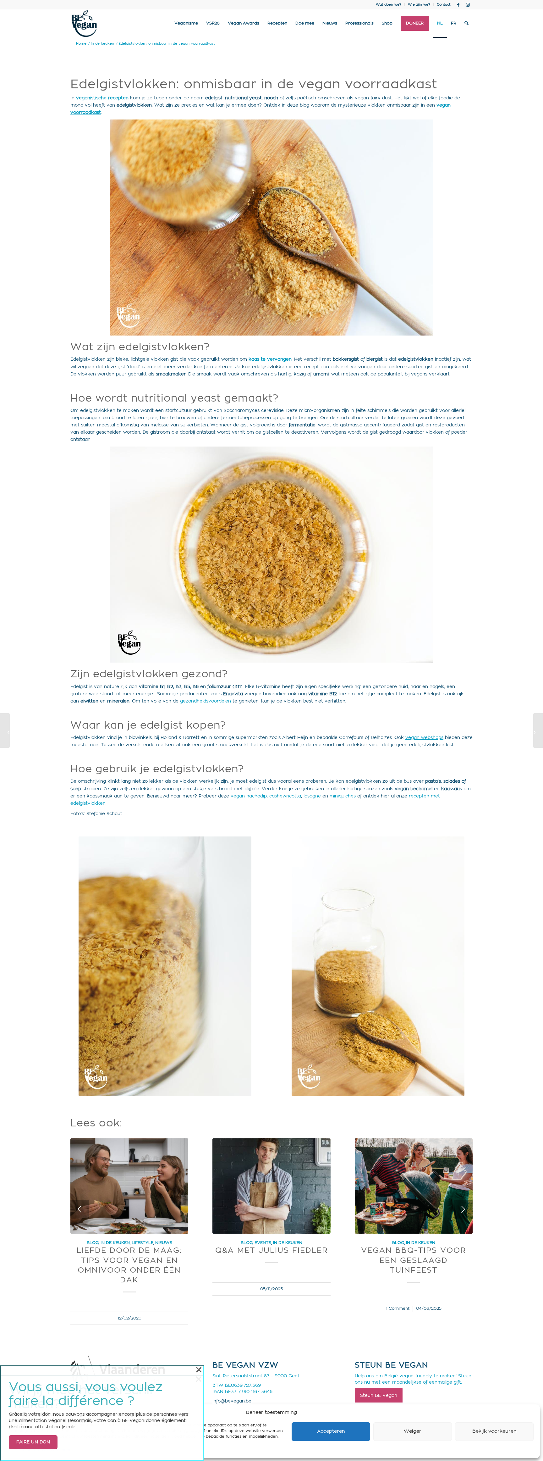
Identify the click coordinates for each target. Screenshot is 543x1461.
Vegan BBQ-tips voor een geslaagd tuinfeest (413, 1260)
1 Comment (397, 1308)
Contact (443, 4)
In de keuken (115, 1243)
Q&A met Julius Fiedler (271, 1250)
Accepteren (331, 1431)
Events (263, 1243)
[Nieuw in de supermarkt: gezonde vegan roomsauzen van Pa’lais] (538, 730)
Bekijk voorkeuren (494, 1431)
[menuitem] (389, 4)
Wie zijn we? (419, 4)
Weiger (412, 1431)
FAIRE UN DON (33, 1442)
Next (463, 1209)
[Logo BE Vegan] (84, 23)
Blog (93, 1243)
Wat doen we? (388, 4)
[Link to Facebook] (458, 4)
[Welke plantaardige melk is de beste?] (5, 730)
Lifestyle (142, 1243)
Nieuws (163, 1243)
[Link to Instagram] (468, 4)
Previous (79, 1209)
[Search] (466, 23)
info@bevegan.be (231, 1401)
